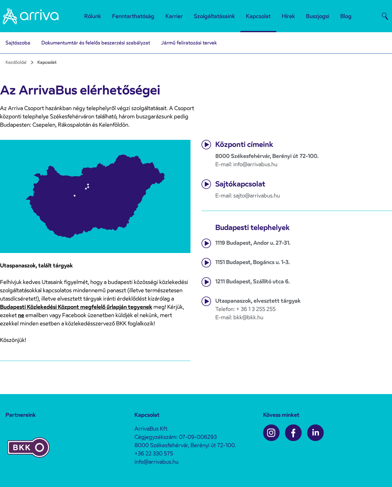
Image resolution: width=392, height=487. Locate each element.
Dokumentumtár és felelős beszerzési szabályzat (95, 43)
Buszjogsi (317, 16)
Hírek (288, 16)
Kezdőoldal (16, 62)
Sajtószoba (18, 43)
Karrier (174, 16)
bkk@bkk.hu (248, 317)
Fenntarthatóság (133, 16)
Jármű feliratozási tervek (189, 43)
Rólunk (92, 16)
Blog (346, 16)
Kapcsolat (258, 16)
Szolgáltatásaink (214, 16)
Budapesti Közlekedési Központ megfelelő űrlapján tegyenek (76, 306)
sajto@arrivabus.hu (256, 195)
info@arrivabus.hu (255, 164)
